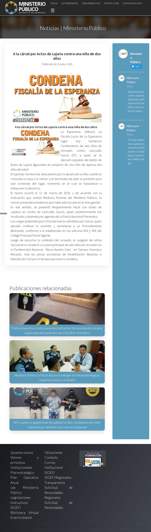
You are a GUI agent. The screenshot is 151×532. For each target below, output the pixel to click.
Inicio (54, 3)
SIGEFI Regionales (57, 477)
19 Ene (130, 86)
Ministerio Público (133, 80)
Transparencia (91, 3)
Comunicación (132, 3)
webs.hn (127, 529)
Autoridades (70, 3)
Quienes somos (21, 452)
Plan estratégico (22, 473)
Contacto (51, 457)
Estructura (111, 3)
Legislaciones (20, 497)
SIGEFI (49, 473)
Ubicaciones (53, 452)
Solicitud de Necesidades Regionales (58, 492)
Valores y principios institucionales (24, 462)
